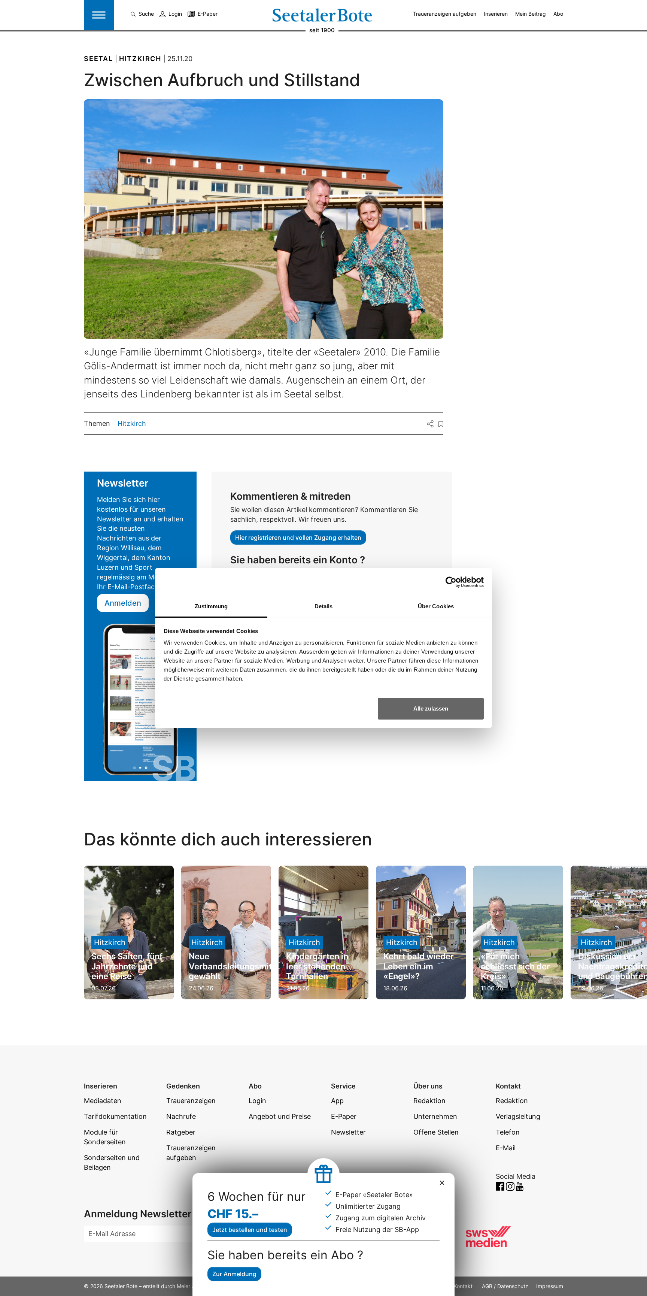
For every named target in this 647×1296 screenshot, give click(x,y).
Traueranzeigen (191, 1101)
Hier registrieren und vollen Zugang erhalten (298, 537)
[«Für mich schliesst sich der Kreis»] (518, 932)
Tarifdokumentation (115, 1116)
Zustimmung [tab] (211, 606)
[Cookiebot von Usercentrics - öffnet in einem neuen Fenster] (451, 582)
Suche (146, 13)
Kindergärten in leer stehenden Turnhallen (317, 966)
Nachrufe (181, 1116)
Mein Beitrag (530, 13)
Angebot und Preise (280, 1116)
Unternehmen (435, 1116)
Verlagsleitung (518, 1116)
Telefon (508, 1132)
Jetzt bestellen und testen (249, 1229)
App (337, 1101)
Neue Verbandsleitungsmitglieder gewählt (244, 966)
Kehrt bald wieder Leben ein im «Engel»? (418, 966)
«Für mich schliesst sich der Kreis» (515, 966)
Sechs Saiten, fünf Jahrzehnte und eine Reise (126, 966)
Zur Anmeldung (234, 1274)
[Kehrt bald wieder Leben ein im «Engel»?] (421, 932)
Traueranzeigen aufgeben (444, 13)
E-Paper (208, 13)
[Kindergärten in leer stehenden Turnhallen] (323, 932)
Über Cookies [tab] (436, 606)
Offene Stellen (436, 1132)
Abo (558, 13)
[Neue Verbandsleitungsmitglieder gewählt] (226, 932)
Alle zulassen (430, 708)
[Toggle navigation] (99, 15)
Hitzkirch (132, 423)
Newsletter (348, 1132)
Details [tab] (324, 606)
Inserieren (496, 13)
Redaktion (429, 1101)
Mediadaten (102, 1101)
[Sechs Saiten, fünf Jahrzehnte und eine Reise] (129, 932)
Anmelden (122, 603)
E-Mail (506, 1148)
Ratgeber (180, 1132)
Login (175, 13)
